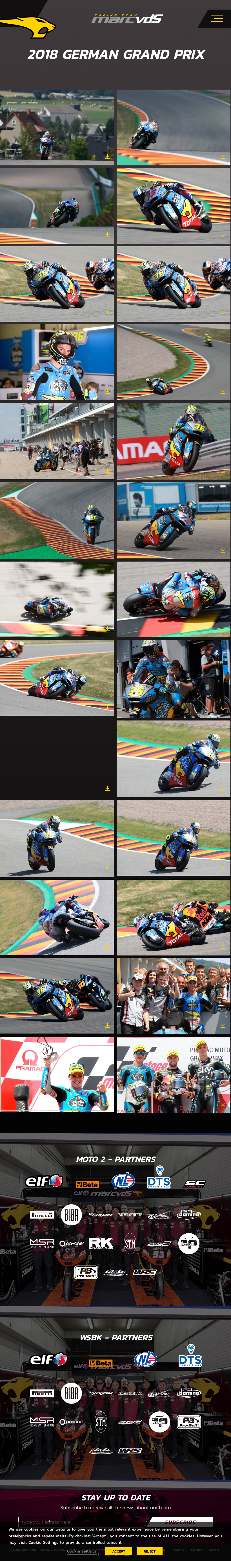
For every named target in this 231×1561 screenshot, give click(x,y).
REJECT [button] (150, 1551)
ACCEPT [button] (118, 1551)
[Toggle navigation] (217, 17)
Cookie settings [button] (82, 1551)
